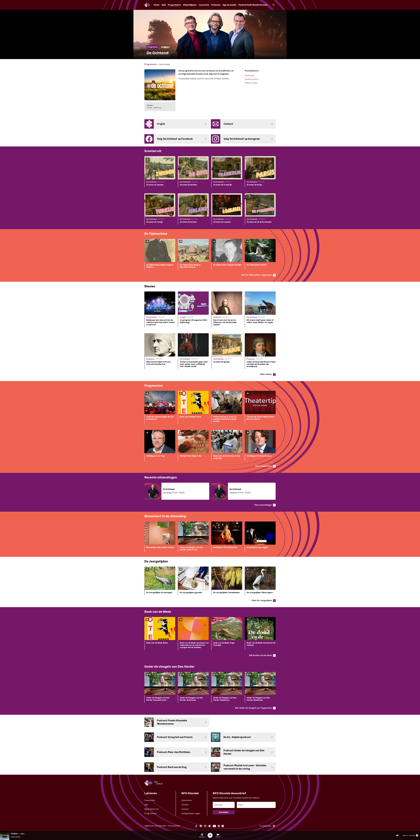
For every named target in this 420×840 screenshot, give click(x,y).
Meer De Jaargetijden (262, 601)
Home (156, 5)
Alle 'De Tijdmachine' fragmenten (256, 275)
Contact (185, 809)
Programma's (174, 5)
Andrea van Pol (251, 79)
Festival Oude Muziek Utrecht (253, 5)
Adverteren (186, 800)
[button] (202, 835)
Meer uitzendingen (263, 505)
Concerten (204, 5)
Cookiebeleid (265, 826)
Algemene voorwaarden (155, 826)
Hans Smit (249, 76)
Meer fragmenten (263, 466)
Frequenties (149, 800)
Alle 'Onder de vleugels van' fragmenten (253, 708)
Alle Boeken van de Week (260, 655)
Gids (164, 5)
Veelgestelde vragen (190, 814)
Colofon (185, 805)
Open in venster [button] (408, 835)
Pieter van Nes (251, 83)
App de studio (229, 5)
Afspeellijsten (190, 5)
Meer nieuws (266, 374)
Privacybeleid (174, 826)
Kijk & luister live (151, 809)
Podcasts (215, 5)
